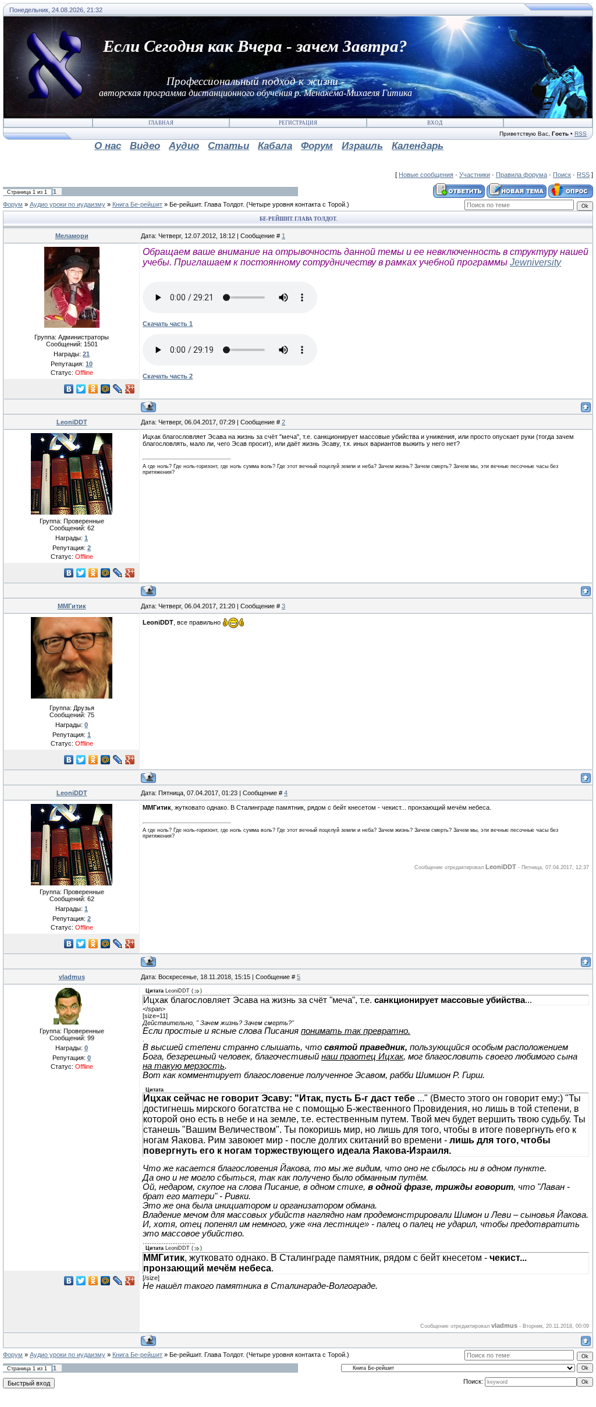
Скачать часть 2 (168, 376)
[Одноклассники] (93, 388)
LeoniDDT (71, 422)
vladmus (72, 976)
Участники (474, 174)
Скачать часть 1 (168, 323)
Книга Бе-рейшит (137, 204)
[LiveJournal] (118, 388)
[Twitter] (81, 388)
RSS (580, 133)
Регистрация (298, 123)
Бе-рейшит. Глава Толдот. (206, 204)
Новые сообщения (426, 174)
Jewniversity (535, 262)
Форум (13, 204)
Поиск (562, 174)
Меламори (71, 235)
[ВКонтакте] (69, 388)
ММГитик (72, 606)
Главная (160, 123)
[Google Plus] (130, 388)
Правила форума (521, 174)
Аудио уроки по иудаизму (67, 204)
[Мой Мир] (106, 388)
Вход (434, 123)
